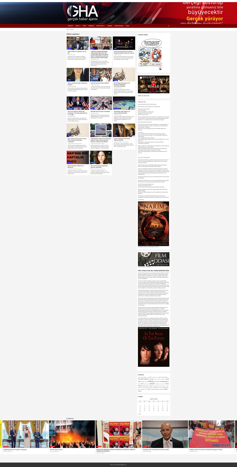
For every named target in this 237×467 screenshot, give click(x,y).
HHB (141, 387)
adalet (159, 377)
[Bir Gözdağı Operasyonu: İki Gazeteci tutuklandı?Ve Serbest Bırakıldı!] (124, 74)
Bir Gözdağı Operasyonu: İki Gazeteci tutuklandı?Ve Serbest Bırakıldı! (122, 84)
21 (158, 408)
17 (140, 408)
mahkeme (160, 387)
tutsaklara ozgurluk (155, 389)
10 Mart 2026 (70, 54)
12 (149, 407)
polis (139, 389)
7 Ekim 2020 (93, 143)
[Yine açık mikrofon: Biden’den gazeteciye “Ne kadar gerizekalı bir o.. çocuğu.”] (78, 103)
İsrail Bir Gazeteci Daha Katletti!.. (100, 83)
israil (150, 387)
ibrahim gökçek (145, 387)
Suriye (146, 389)
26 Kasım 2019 (94, 169)
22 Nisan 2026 (192, 451)
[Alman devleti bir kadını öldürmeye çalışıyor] (78, 74)
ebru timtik (156, 381)
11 (144, 407)
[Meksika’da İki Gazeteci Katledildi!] (101, 103)
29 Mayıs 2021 (116, 114)
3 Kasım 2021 (93, 113)
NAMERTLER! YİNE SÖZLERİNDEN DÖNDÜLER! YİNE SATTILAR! (161, 449)
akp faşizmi (145, 379)
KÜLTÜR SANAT (100, 25)
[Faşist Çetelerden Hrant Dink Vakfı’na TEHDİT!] (124, 130)
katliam (156, 387)
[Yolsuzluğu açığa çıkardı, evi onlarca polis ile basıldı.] (124, 103)
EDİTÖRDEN (6, 446)
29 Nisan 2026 (146, 451)
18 (144, 408)
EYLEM (139, 383)
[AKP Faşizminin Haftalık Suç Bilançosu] (78, 157)
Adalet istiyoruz (164, 377)
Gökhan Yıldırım (146, 385)
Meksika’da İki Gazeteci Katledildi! (100, 111)
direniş (150, 381)
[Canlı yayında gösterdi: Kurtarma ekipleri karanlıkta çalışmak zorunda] (124, 43)
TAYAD (148, 389)
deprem (143, 381)
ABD (151, 377)
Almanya (151, 379)
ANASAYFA (70, 25)
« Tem (139, 414)
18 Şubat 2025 (93, 59)
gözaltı (151, 386)
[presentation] (168, 418)
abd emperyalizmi (155, 377)
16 (167, 407)
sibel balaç (142, 389)
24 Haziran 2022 (71, 86)
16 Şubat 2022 (117, 87)
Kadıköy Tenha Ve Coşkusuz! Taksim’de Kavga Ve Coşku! (113, 449)
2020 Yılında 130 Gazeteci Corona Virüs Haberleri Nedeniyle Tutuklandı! (77, 140)
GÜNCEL (77, 25)
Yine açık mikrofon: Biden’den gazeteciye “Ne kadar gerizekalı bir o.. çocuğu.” (77, 113)
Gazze (148, 383)
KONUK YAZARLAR (119, 25)
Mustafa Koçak (165, 387)
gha (74, 54)
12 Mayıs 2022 (93, 84)
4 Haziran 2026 (53, 451)
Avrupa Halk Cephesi (157, 379)
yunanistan (161, 389)
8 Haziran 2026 (6, 452)
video (115, 48)
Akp (139, 379)
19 (149, 408)
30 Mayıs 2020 (116, 141)
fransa (145, 383)
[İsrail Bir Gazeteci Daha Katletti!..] (101, 74)
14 (158, 407)
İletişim (127, 25)
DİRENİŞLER (91, 25)
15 (162, 407)
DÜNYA (84, 25)
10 (140, 407)
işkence (152, 387)
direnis (146, 381)
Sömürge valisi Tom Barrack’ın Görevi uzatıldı (63, 449)
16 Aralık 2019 (70, 169)
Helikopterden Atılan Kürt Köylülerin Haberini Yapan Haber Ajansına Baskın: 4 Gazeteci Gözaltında (101, 140)
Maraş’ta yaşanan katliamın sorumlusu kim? (202, 449)
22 (162, 408)
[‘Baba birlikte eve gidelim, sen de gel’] (78, 43)
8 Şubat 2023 (116, 54)
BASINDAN (109, 25)
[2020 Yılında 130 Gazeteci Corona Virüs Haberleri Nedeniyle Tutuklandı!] (78, 130)
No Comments (79, 143)
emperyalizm (164, 381)
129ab (148, 377)
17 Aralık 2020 (70, 143)
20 (153, 408)
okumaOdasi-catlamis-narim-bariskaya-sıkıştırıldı (148, 246)
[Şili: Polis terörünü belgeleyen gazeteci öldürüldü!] (101, 157)
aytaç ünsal (163, 379)
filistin (142, 383)
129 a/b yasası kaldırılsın (142, 377)
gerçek (152, 384)
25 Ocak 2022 (70, 116)
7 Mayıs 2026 (99, 451)
